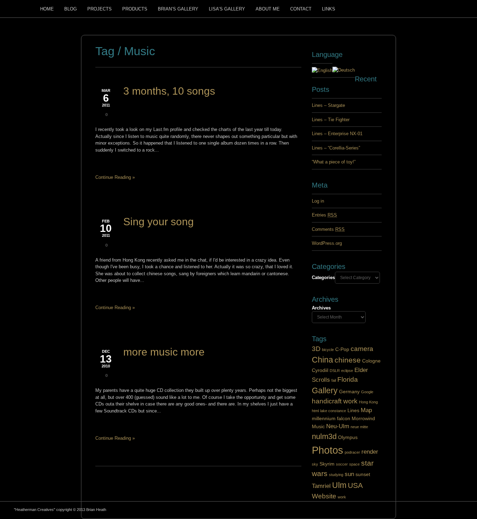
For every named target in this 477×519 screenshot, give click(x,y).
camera (362, 348)
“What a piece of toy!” (333, 162)
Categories (323, 277)
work (342, 497)
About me (268, 9)
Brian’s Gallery (178, 9)
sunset (362, 474)
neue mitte (359, 427)
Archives (321, 307)
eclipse (347, 370)
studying (336, 475)
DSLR (335, 370)
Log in (318, 201)
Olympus (348, 437)
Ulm (339, 485)
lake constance (333, 411)
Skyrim (327, 464)
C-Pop (342, 349)
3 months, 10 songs (169, 91)
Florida (347, 379)
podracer (352, 452)
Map (366, 410)
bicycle (328, 350)
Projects (99, 9)
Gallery (325, 390)
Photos (327, 450)
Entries (324, 215)
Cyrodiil (320, 370)
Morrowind (363, 418)
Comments (328, 229)
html (315, 411)
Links (328, 9)
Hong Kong (368, 402)
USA (355, 485)
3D (316, 348)
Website (324, 496)
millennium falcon (331, 418)
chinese (348, 360)
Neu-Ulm (337, 426)
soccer (342, 464)
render (369, 451)
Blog (70, 9)
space (354, 464)
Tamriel (321, 486)
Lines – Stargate (328, 105)
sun (349, 474)
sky (315, 464)
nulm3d (324, 436)
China (322, 359)
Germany (349, 391)
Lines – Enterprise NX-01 (337, 133)
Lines (353, 410)
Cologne (371, 361)
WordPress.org (327, 243)
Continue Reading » (115, 177)
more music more (164, 352)
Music (318, 426)
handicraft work (335, 401)
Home (47, 9)
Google (367, 392)
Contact (300, 9)
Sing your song (158, 221)
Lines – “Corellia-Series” (336, 148)
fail (333, 380)
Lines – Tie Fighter (331, 119)
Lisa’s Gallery (227, 9)
